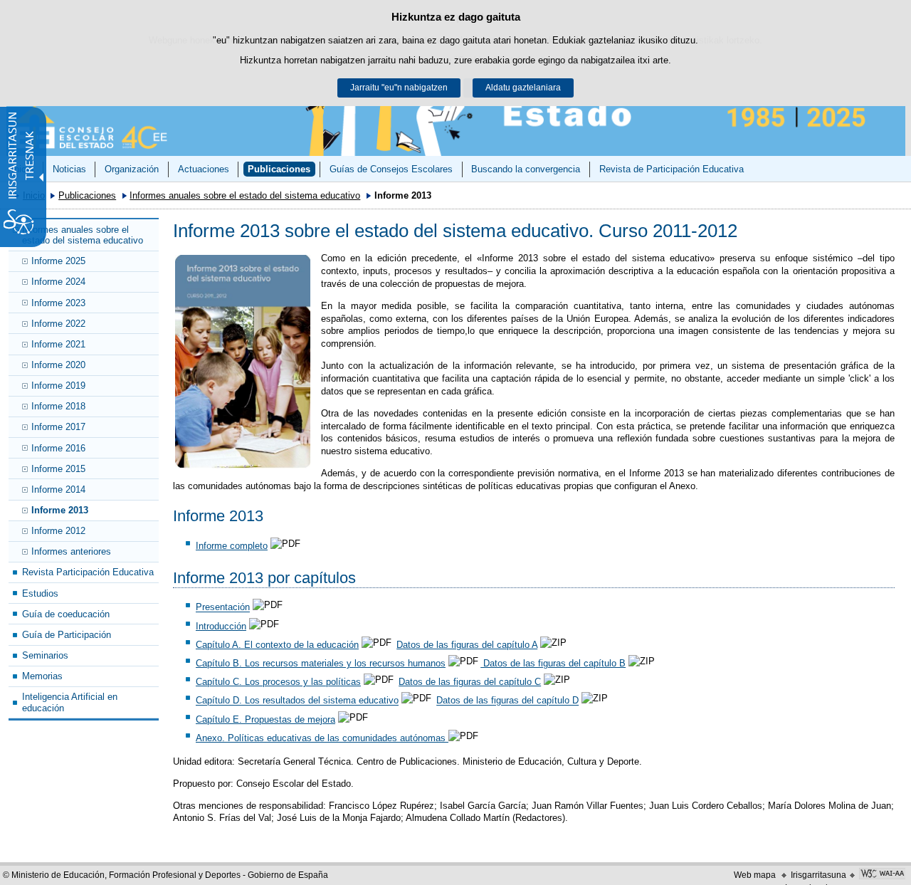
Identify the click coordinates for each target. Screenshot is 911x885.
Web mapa (755, 875)
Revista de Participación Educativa (671, 169)
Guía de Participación (66, 634)
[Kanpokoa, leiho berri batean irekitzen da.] (242, 361)
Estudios (40, 593)
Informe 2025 (58, 261)
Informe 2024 (58, 281)
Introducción (221, 626)
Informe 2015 (58, 469)
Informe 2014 (58, 489)
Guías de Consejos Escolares (391, 169)
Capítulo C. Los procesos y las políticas (278, 681)
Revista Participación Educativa (88, 572)
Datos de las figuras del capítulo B (553, 663)
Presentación (223, 607)
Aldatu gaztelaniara (523, 88)
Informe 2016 (58, 448)
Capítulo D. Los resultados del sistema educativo (297, 701)
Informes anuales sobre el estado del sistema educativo (245, 195)
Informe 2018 (58, 406)
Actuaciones (203, 169)
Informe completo (232, 545)
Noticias (69, 169)
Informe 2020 (58, 365)
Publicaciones (279, 169)
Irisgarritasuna (818, 875)
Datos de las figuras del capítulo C (470, 681)
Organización (132, 169)
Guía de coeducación (66, 614)
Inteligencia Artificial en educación (69, 702)
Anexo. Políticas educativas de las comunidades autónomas (322, 738)
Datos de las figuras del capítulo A (466, 644)
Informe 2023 (58, 303)
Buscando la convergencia (525, 169)
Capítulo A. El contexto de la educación (277, 644)
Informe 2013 (59, 510)
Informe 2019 (58, 385)
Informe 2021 (58, 344)
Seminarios (45, 655)
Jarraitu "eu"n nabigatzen (399, 88)
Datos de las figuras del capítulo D (507, 701)
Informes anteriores (71, 551)
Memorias (42, 676)
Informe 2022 (58, 323)
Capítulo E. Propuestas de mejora (265, 719)
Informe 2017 (58, 426)
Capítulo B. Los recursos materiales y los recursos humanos (321, 663)
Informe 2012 (58, 530)
